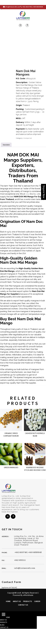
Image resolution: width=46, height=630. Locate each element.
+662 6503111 (20, 560)
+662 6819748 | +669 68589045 (28, 552)
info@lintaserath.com (24, 568)
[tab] (6, 145)
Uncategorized (27, 138)
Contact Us (23, 605)
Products (27, 601)
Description (6, 145)
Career (37, 601)
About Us (17, 601)
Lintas (27, 194)
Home (8, 601)
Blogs (2, 625)
